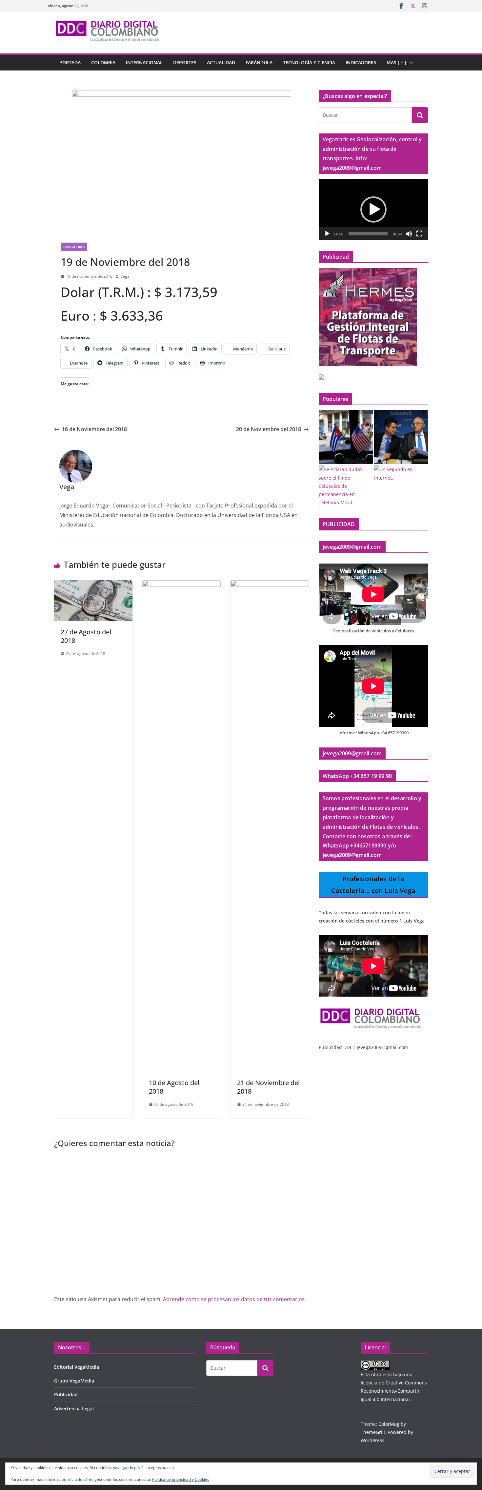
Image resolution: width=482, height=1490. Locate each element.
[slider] (368, 233)
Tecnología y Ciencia (309, 62)
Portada (70, 62)
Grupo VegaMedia (74, 1381)
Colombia (103, 62)
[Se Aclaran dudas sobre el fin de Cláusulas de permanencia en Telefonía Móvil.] (346, 486)
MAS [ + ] (396, 62)
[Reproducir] (327, 233)
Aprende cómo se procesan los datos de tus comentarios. (234, 1299)
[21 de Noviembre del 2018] (270, 584)
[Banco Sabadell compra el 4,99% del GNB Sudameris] (401, 437)
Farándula (259, 62)
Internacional (144, 62)
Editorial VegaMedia (76, 1367)
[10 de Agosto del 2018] (181, 584)
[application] (373, 209)
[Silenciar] (409, 233)
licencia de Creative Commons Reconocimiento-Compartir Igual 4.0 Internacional (394, 1391)
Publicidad (66, 1394)
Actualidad (221, 62)
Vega (125, 276)
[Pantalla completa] (419, 233)
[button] (409, 62)
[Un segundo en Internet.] (401, 473)
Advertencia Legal (74, 1408)
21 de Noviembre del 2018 (268, 1087)
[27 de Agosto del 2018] (93, 584)
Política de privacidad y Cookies (180, 1479)
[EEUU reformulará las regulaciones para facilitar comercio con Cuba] (346, 437)
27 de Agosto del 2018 (86, 636)
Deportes (184, 62)
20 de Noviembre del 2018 (268, 429)
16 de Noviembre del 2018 (94, 429)
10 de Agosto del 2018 (174, 1087)
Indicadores (361, 62)
